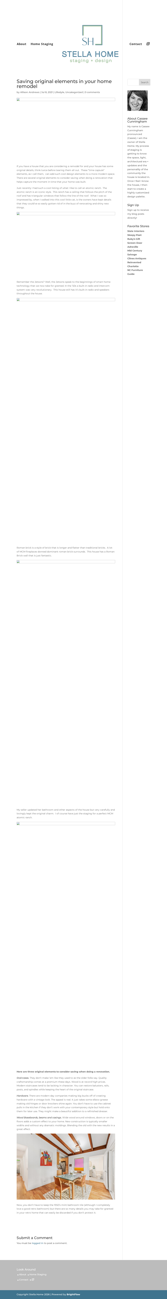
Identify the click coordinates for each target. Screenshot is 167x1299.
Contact (135, 44)
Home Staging (42, 44)
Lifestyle (59, 92)
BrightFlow (73, 1294)
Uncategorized (74, 92)
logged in (37, 1243)
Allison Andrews (29, 92)
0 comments (92, 92)
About (21, 44)
